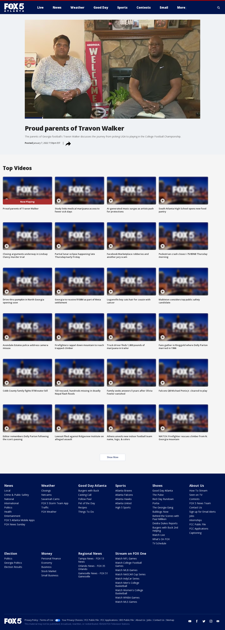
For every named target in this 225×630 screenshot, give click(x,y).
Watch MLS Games (126, 601)
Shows (157, 485)
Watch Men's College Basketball (127, 584)
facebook (197, 621)
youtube (190, 621)
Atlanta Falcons (124, 494)
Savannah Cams (50, 499)
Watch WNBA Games (127, 597)
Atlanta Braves (123, 490)
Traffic (45, 507)
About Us (196, 485)
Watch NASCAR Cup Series (130, 574)
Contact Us (195, 507)
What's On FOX (161, 539)
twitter (204, 621)
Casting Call (84, 494)
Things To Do (86, 511)
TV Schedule (159, 543)
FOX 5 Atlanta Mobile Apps (19, 520)
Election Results (13, 567)
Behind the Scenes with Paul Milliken (165, 517)
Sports (120, 485)
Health (8, 511)
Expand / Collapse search (219, 7)
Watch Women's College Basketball (129, 591)
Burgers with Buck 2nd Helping (165, 529)
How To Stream (198, 490)
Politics (8, 507)
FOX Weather (48, 511)
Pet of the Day (86, 503)
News (8, 485)
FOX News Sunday (14, 524)
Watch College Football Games (128, 564)
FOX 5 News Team (200, 503)
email (218, 621)
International (11, 503)
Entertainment (12, 516)
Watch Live (158, 535)
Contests (194, 499)
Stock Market (48, 571)
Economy (46, 562)
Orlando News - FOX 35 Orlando (91, 567)
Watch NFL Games (126, 558)
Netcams (46, 494)
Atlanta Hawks (123, 499)
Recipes (82, 507)
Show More (112, 457)
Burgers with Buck (88, 490)
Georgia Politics (13, 562)
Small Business (49, 575)
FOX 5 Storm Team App (54, 503)
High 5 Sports (123, 507)
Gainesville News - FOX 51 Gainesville (93, 575)
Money (46, 553)
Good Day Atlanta (92, 485)
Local (7, 490)
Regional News (90, 553)
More (181, 7)
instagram (211, 621)
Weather (48, 485)
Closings (46, 490)
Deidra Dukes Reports (165, 523)
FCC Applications (198, 528)
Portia (155, 503)
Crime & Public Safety (16, 494)
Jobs (191, 516)
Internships (195, 520)
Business (46, 567)
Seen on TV (195, 494)
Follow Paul (84, 499)
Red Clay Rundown (163, 499)
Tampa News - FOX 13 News (91, 560)
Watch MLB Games (126, 570)
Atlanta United (123, 503)
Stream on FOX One (130, 553)
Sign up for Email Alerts (202, 511)
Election (10, 553)
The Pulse (158, 494)
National (9, 499)
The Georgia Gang (162, 507)
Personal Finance (51, 558)
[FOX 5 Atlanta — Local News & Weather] (15, 7)
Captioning (195, 532)
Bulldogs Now (160, 511)
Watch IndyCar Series (127, 578)
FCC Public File (197, 524)
